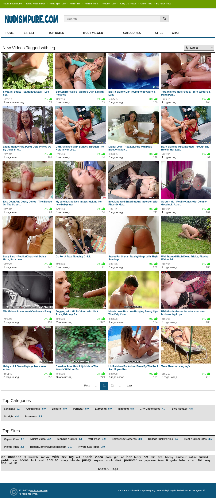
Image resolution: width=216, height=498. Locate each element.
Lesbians (12, 408)
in (15, 463)
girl (116, 457)
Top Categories (17, 400)
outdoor (14, 457)
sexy (208, 460)
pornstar (130, 460)
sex (63, 457)
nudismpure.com (38, 490)
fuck (33, 460)
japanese (150, 460)
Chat (175, 33)
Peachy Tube (109, 3)
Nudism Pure (91, 3)
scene (24, 460)
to (56, 460)
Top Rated (56, 33)
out (78, 457)
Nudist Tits (75, 3)
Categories (132, 33)
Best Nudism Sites (198, 439)
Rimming (126, 408)
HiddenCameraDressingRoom (51, 446)
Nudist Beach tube (12, 3)
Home (9, 33)
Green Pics (146, 3)
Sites (159, 33)
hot (145, 457)
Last (129, 385)
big (71, 457)
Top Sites (11, 431)
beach (87, 457)
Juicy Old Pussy (128, 3)
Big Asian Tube (163, 3)
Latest (29, 33)
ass (15, 460)
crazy (64, 460)
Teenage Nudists (69, 439)
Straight (11, 416)
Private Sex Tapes (91, 446)
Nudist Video (40, 439)
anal (41, 460)
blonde (75, 460)
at (122, 457)
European (103, 408)
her (129, 457)
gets (173, 460)
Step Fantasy (182, 408)
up (193, 460)
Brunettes (33, 416)
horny (169, 457)
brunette (33, 457)
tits (160, 457)
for (200, 460)
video (99, 457)
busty (137, 457)
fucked (203, 457)
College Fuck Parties (163, 439)
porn (108, 457)
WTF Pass (97, 439)
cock (109, 460)
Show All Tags (108, 468)
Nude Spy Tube (58, 3)
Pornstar (81, 408)
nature (193, 457)
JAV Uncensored (153, 408)
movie (45, 457)
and (50, 460)
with (55, 457)
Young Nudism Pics (36, 3)
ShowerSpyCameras (127, 439)
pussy (86, 460)
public (5, 460)
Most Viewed (93, 33)
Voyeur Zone (14, 439)
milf (153, 457)
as (140, 460)
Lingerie (59, 408)
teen (160, 460)
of (10, 463)
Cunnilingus (36, 408)
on (3, 457)
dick (118, 460)
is (24, 457)
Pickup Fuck (14, 446)
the (3, 463)
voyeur (98, 460)
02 (112, 385)
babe (182, 460)
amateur (181, 457)
